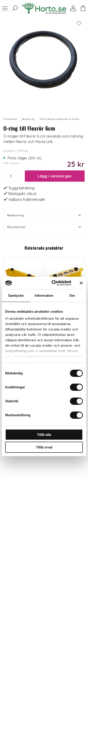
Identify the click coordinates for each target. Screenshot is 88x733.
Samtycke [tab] (16, 295)
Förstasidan (10, 119)
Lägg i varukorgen (55, 176)
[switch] (76, 387)
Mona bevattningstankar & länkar (59, 119)
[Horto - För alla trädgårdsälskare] (44, 8)
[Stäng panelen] (81, 283)
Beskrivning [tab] (15, 215)
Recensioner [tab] (16, 227)
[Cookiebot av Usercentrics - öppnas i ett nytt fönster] (53, 283)
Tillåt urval (44, 447)
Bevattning (28, 119)
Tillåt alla (44, 435)
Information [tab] (44, 295)
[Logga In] (73, 8)
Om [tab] (72, 295)
